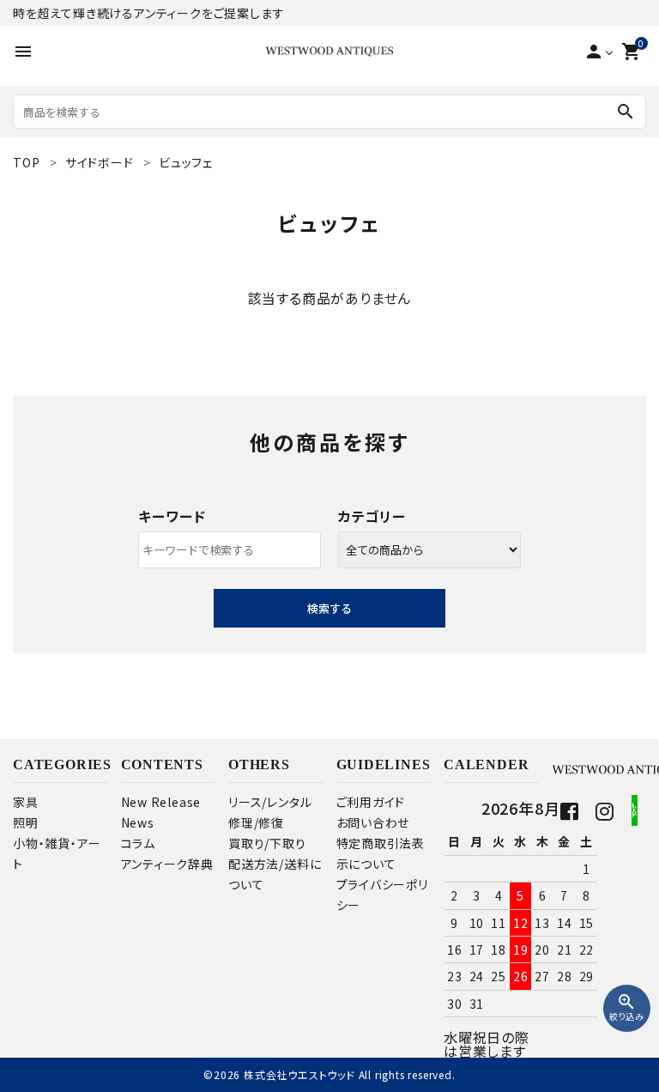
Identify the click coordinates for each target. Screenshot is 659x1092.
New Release (161, 801)
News (137, 822)
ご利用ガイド (371, 801)
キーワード (171, 516)
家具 (26, 801)
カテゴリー (372, 516)
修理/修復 (256, 822)
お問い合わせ (373, 822)
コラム (138, 843)
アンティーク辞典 (167, 863)
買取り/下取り (267, 843)
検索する (329, 608)
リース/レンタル (269, 801)
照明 (26, 822)
